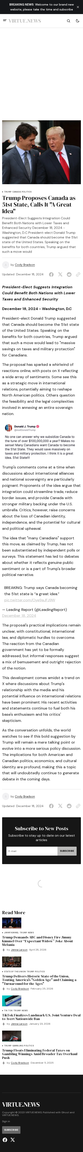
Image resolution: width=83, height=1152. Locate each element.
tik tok (8, 1011)
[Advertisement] (41, 76)
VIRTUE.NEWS (10, 1115)
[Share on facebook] (52, 274)
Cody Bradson (25, 265)
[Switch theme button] (77, 20)
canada (16, 192)
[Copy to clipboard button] (77, 274)
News (31, 933)
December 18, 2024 (19, 615)
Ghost (65, 1112)
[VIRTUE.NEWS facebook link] (5, 1140)
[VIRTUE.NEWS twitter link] (12, 1140)
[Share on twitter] (60, 274)
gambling (17, 1046)
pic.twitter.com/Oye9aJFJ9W (29, 600)
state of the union (15, 972)
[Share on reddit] (69, 274)
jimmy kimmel (11, 933)
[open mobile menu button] (4, 21)
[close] (77, 7)
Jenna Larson (19, 949)
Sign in (6, 1121)
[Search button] (68, 20)
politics (26, 192)
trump (7, 192)
